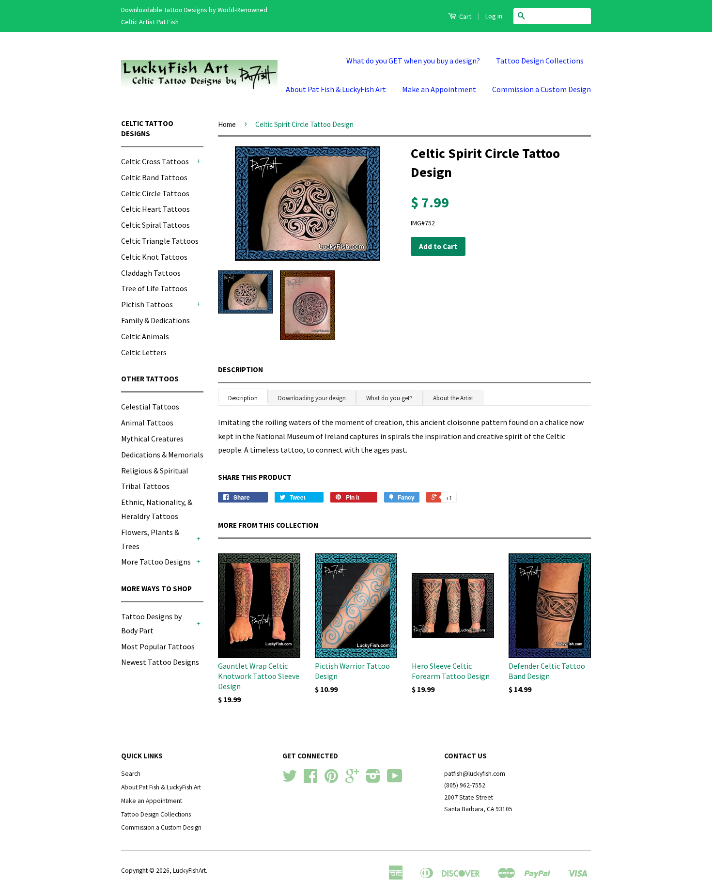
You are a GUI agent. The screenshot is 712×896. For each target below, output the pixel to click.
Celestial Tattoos (150, 406)
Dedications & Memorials (162, 454)
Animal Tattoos (147, 422)
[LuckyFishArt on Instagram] (373, 779)
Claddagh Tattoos (151, 273)
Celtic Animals (145, 336)
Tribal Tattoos (145, 486)
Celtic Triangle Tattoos (160, 241)
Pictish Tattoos (147, 304)
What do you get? (389, 398)
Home (227, 124)
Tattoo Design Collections (540, 60)
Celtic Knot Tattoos (154, 257)
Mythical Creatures (152, 438)
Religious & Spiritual (154, 470)
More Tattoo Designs (156, 561)
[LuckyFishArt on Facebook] (310, 779)
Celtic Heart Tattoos (155, 209)
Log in (493, 16)
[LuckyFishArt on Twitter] (289, 779)
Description (240, 369)
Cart (464, 16)
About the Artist (453, 398)
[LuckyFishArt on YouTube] (394, 779)
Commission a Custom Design (541, 89)
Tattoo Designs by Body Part (151, 623)
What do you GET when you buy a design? (413, 60)
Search (130, 774)
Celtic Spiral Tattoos (155, 225)
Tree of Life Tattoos (154, 288)
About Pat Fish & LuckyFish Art (336, 89)
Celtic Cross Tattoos (155, 161)
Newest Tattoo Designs (160, 662)
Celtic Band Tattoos (154, 177)
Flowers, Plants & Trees (150, 539)
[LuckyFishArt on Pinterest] (331, 779)
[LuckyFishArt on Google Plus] (352, 779)
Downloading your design (312, 398)
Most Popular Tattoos (158, 646)
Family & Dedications (155, 320)
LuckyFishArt (189, 870)
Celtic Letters (144, 352)
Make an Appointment (439, 89)
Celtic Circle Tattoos (155, 193)
